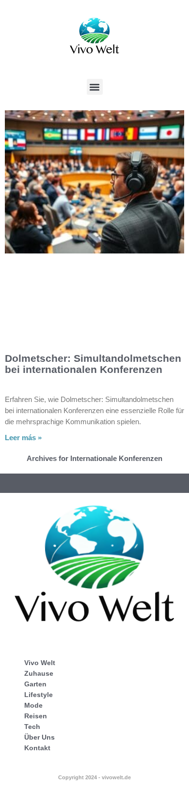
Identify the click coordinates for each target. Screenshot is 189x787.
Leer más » (23, 437)
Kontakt (37, 748)
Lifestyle (38, 694)
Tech (32, 726)
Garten (35, 684)
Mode (33, 705)
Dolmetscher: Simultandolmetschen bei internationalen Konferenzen (93, 364)
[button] (95, 87)
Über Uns (39, 737)
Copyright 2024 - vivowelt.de (94, 777)
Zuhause (38, 673)
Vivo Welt (39, 663)
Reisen (35, 716)
